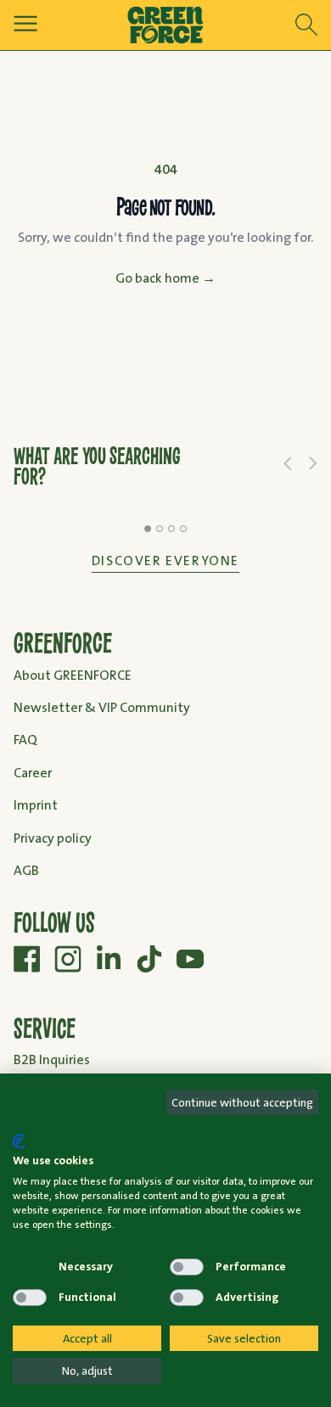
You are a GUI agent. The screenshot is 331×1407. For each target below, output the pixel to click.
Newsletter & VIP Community (102, 707)
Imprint (36, 805)
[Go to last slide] (287, 463)
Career (33, 773)
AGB (26, 870)
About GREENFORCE (73, 675)
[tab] (147, 528)
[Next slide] (313, 463)
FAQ (25, 739)
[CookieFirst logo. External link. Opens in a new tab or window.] (19, 1141)
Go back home (165, 278)
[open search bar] (306, 25)
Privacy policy (53, 838)
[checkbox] (30, 1266)
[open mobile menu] (25, 23)
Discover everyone (165, 560)
